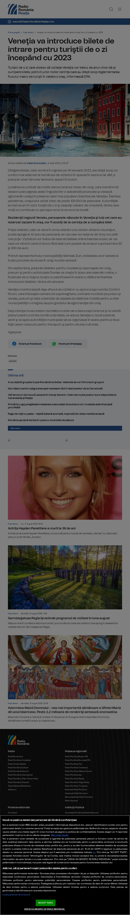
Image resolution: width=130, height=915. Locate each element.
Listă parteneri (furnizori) (16, 894)
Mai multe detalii (59, 835)
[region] (65, 865)
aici (94, 852)
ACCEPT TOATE (45, 903)
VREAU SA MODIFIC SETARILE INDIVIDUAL (44, 909)
